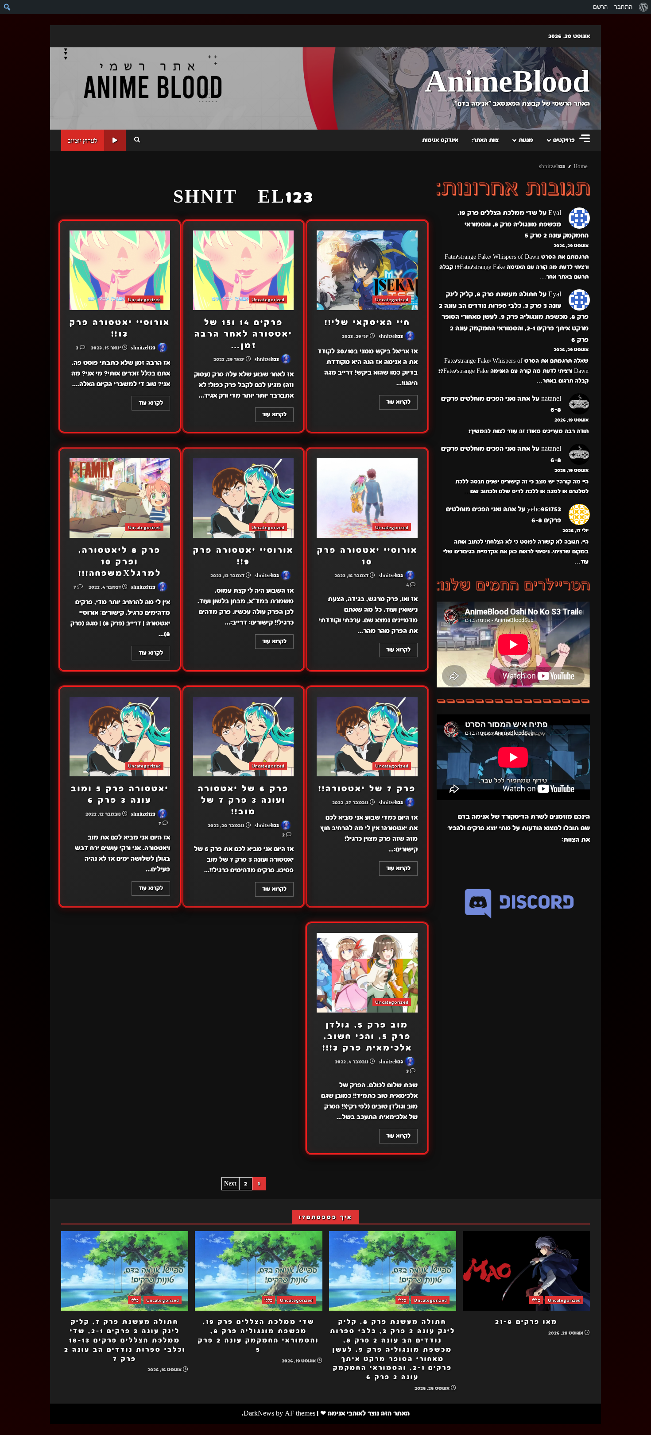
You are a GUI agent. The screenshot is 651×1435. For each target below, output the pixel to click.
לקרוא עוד (398, 402)
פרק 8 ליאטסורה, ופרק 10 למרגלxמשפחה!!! (120, 498)
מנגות (526, 140)
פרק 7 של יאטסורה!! (367, 736)
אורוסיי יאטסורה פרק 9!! (243, 498)
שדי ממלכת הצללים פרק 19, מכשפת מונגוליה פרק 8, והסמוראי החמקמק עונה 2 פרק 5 (523, 224)
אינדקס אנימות (440, 140)
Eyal (554, 212)
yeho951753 (544, 509)
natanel (551, 398)
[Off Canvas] (584, 138)
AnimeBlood (507, 82)
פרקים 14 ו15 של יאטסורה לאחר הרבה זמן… (243, 270)
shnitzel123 (391, 336)
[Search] (137, 140)
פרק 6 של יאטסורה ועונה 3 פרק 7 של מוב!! (243, 736)
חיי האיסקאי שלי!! (367, 270)
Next (230, 1184)
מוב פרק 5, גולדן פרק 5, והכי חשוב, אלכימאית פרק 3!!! (367, 973)
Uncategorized (391, 299)
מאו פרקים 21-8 (526, 1271)
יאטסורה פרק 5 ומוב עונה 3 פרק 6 (120, 736)
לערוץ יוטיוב (82, 140)
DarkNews (259, 1413)
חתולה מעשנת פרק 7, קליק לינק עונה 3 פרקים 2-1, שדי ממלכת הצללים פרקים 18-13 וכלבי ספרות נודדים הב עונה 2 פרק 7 (124, 1271)
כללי (536, 1300)
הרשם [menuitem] (600, 7)
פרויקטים (564, 140)
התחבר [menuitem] (623, 7)
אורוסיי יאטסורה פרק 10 (367, 498)
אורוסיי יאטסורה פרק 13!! (120, 270)
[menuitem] (643, 7)
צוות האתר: (485, 140)
